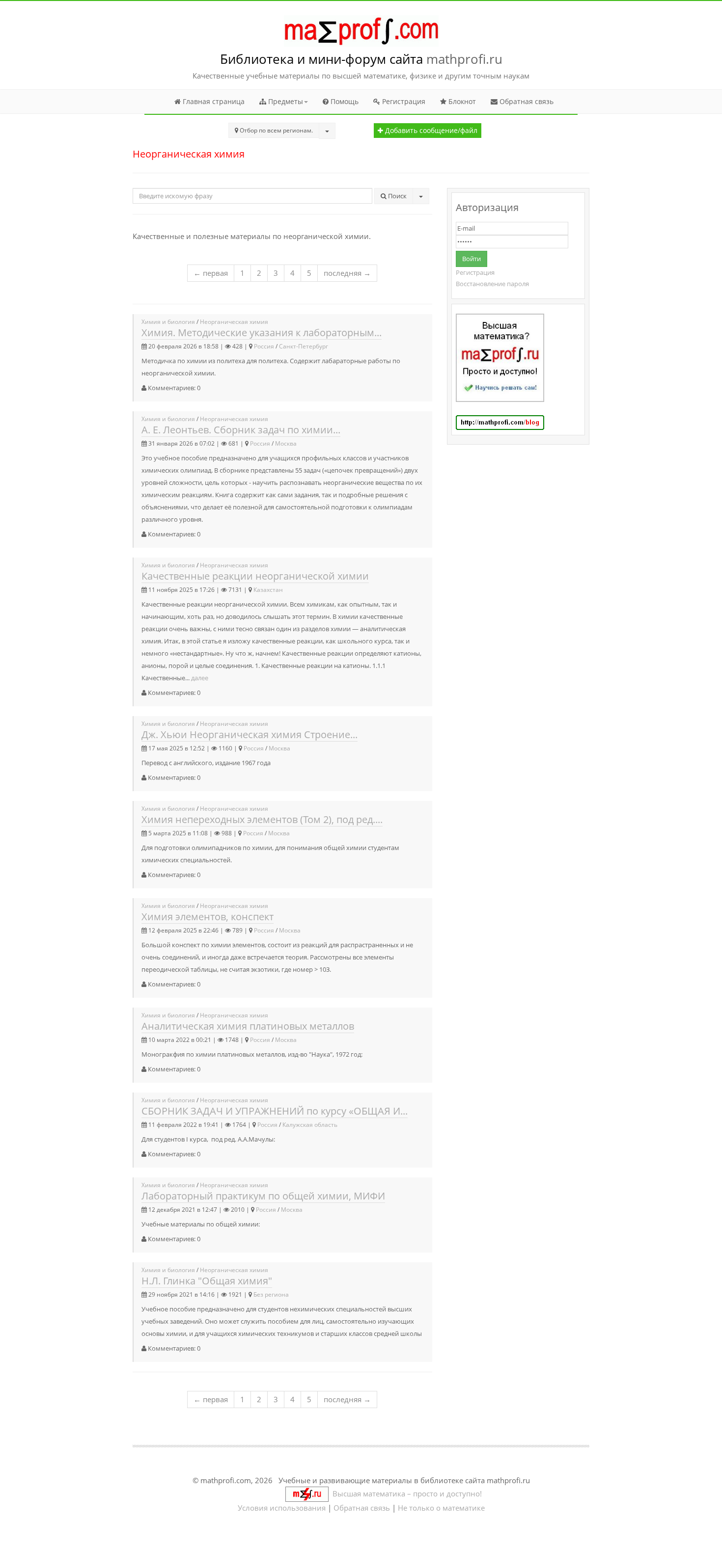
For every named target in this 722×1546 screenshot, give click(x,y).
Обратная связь (526, 101)
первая (211, 273)
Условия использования (282, 1508)
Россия (264, 346)
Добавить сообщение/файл (430, 130)
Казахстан (268, 590)
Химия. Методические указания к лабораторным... (261, 332)
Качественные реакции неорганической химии (255, 576)
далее (199, 677)
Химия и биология (168, 322)
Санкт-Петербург (303, 346)
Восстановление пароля (492, 283)
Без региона (271, 1294)
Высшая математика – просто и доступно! (405, 1493)
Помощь (344, 101)
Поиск (397, 195)
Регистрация (402, 101)
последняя (347, 273)
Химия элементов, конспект (207, 916)
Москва (286, 443)
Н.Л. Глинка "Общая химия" (206, 1280)
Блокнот (461, 101)
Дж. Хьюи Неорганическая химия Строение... (249, 734)
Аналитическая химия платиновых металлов (247, 1026)
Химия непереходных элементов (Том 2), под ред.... (262, 819)
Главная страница (213, 101)
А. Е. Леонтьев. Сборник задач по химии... (240, 429)
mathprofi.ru (464, 59)
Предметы (284, 101)
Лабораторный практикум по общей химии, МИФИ (263, 1195)
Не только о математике (441, 1508)
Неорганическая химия (234, 322)
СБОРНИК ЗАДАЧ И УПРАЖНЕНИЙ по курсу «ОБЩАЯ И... (274, 1111)
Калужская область (309, 1124)
